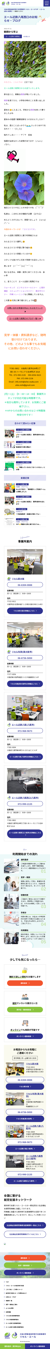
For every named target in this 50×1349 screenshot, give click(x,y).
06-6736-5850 (25, 657)
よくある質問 (9, 1308)
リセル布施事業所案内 (12, 1319)
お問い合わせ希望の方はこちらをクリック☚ (25, 310)
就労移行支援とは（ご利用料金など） (17, 1293)
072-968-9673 (25, 730)
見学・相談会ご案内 (11, 1304)
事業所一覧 (9, 1301)
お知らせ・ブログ (11, 1297)
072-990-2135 (25, 803)
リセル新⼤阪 (18, 578)
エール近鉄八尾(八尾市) (35, 1127)
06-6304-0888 (25, 584)
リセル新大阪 (32, 1063)
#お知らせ (26, 36)
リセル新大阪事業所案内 (13, 1316)
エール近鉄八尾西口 (13, 36)
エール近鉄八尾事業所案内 (13, 1323)
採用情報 (8, 1312)
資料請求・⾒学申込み (12, 1346)
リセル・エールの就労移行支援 (15, 1285)
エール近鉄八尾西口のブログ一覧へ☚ (25, 318)
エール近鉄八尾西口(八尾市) (34, 1157)
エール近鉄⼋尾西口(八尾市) (25, 797)
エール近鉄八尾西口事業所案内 (15, 1327)
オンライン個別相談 (37, 1346)
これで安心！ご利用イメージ (14, 1289)
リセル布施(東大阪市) (22, 651)
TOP (7, 1282)
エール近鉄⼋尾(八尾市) (23, 724)
